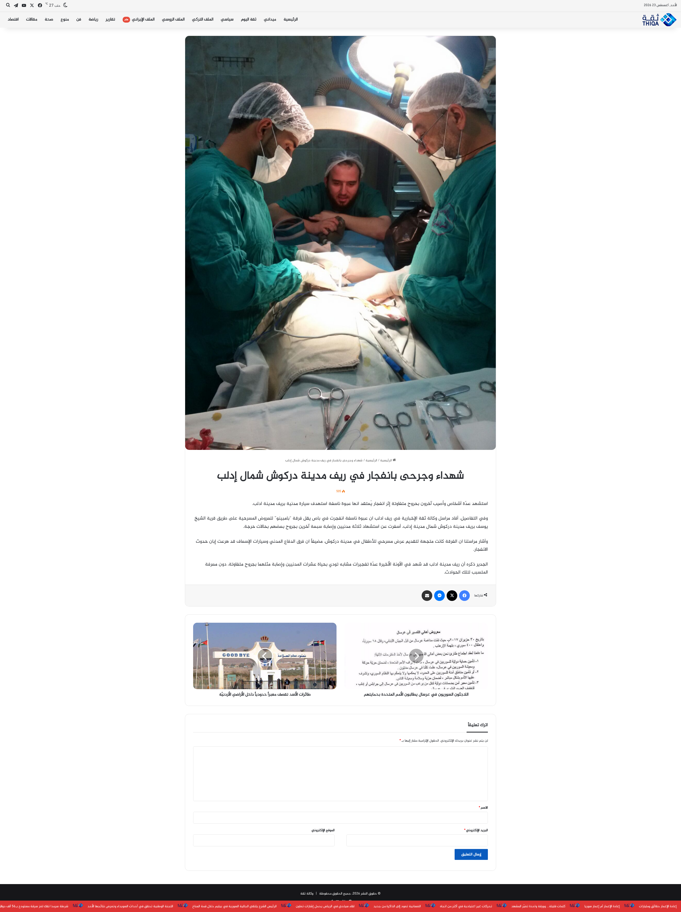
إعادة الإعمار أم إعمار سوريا (602, 906)
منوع (65, 19)
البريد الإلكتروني (476, 830)
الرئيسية (291, 19)
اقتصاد (13, 19)
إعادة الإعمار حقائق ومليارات (658, 906)
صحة (49, 19)
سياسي (227, 19)
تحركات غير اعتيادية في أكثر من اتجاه (466, 906)
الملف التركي (202, 19)
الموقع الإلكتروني (323, 830)
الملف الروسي (173, 19)
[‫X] (452, 595)
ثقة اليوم (248, 19)
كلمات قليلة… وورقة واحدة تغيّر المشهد (538, 906)
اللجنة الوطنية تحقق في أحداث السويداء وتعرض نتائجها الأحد (130, 906)
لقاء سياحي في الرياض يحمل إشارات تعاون (325, 906)
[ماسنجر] (439, 595)
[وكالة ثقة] (659, 19)
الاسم (483, 808)
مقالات (31, 19)
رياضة (93, 19)
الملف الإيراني (139, 19)
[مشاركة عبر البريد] (427, 595)
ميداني (270, 19)
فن (78, 19)
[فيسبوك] (464, 595)
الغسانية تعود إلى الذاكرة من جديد (397, 906)
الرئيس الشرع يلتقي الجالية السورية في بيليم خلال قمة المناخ (234, 906)
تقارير (110, 19)
